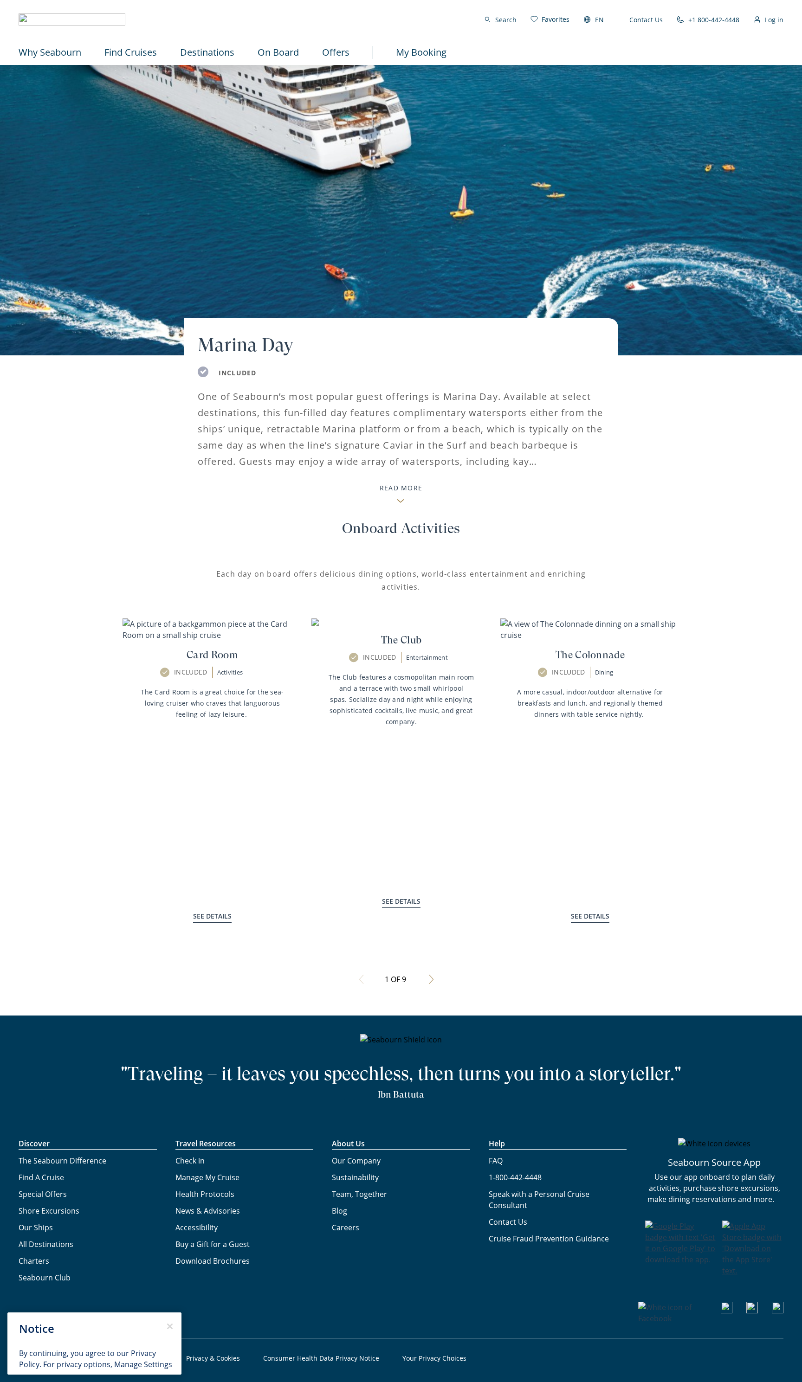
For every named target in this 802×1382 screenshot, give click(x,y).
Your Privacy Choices (434, 1358)
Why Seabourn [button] (50, 52)
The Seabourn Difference (62, 1161)
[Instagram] (752, 1310)
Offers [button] (335, 52)
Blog (339, 1211)
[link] (549, 19)
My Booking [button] (421, 52)
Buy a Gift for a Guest (212, 1244)
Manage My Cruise (207, 1177)
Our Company (356, 1161)
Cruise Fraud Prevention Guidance (549, 1239)
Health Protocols (204, 1194)
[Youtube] (726, 1310)
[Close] (170, 1326)
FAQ (496, 1161)
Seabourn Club (45, 1278)
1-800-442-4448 (515, 1177)
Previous (362, 979)
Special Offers (43, 1194)
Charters (34, 1261)
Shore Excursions (49, 1211)
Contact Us (646, 19)
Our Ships (36, 1227)
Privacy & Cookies (213, 1358)
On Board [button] (278, 52)
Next (431, 979)
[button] (72, 19)
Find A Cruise (41, 1177)
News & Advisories (207, 1211)
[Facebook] (672, 1318)
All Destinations (46, 1244)
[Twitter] (777, 1310)
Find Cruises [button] (130, 52)
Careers (345, 1227)
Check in (190, 1161)
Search (506, 19)
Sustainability (355, 1177)
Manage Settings (143, 1364)
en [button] (599, 19)
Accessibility (196, 1227)
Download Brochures (212, 1261)
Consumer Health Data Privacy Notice (321, 1358)
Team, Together (359, 1194)
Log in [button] (774, 19)
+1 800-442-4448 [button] (713, 19)
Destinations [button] (207, 52)
